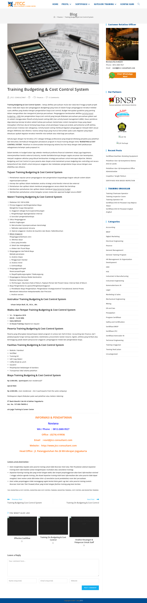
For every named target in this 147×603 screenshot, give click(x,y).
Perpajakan (110, 313)
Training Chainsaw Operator (117, 193)
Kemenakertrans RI (113, 285)
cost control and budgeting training (85, 490)
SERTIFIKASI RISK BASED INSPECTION (120, 181)
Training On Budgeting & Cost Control (53, 538)
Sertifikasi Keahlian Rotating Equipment (122, 156)
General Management (114, 250)
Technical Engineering (114, 340)
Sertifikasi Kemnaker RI (115, 336)
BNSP (108, 232)
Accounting (110, 227)
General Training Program (116, 255)
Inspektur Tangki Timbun (116, 176)
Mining (108, 304)
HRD (107, 267)
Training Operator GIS (114, 200)
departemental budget (62, 189)
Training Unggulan (113, 345)
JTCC (81, 601)
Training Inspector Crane (116, 197)
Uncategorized (112, 354)
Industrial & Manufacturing (117, 276)
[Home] (54, 17)
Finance (40, 97)
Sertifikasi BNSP (112, 327)
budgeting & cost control (20, 490)
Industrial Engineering (115, 281)
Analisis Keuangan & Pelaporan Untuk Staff (84, 540)
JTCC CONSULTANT (18, 97)
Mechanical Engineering (115, 299)
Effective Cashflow (22, 538)
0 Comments (54, 97)
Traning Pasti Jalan (113, 349)
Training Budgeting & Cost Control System (79, 17)
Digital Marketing (113, 236)
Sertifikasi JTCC (111, 331)
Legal (108, 290)
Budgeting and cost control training (43, 490)
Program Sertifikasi (113, 317)
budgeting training (64, 490)
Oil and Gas (110, 308)
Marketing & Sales (113, 294)
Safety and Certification (115, 322)
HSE (107, 272)
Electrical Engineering (114, 241)
